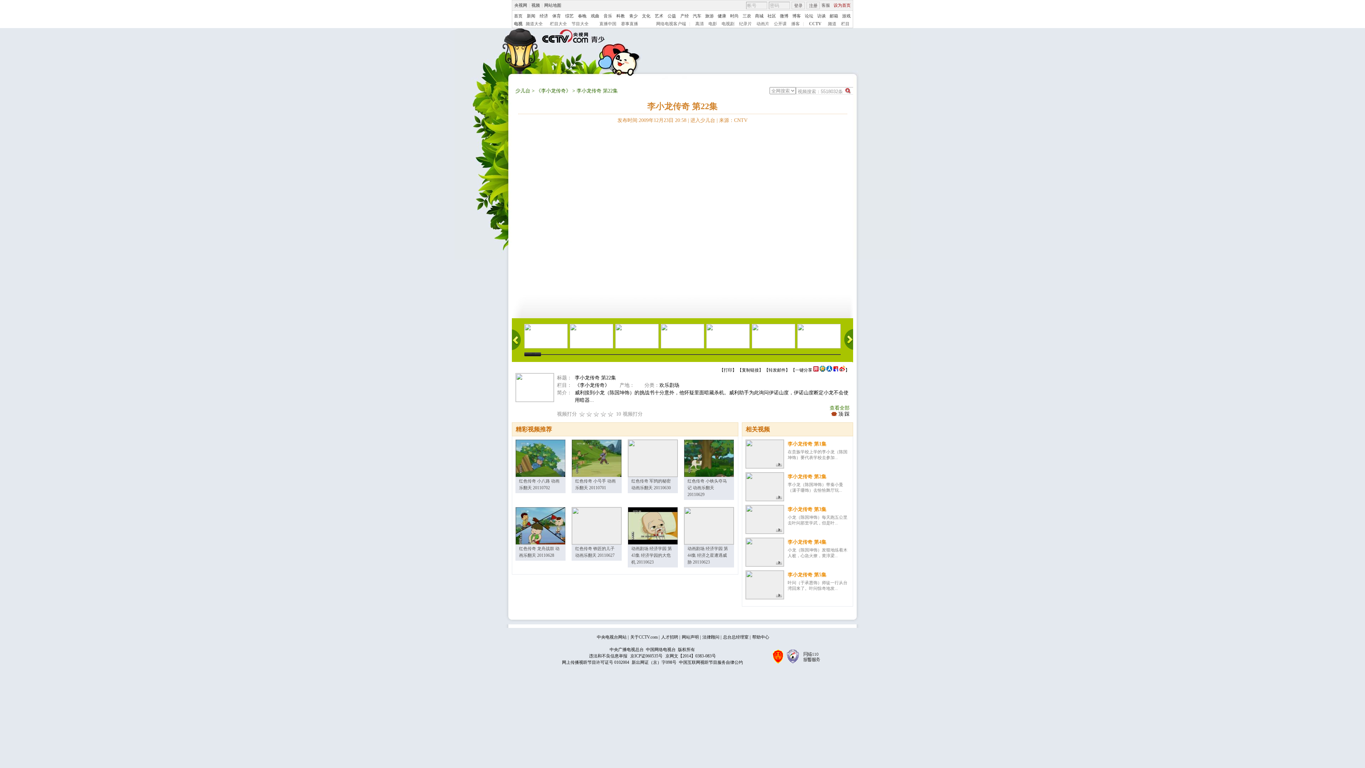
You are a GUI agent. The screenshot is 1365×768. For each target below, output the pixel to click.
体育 (556, 16)
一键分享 (803, 370)
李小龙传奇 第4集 (807, 542)
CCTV (815, 23)
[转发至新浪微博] (842, 370)
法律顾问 (710, 637)
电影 (712, 23)
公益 (672, 16)
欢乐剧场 (669, 385)
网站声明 (690, 637)
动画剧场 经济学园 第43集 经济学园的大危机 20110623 (651, 555)
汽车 (697, 16)
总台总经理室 (736, 637)
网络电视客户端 (671, 23)
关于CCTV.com (644, 637)
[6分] (596, 414)
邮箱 (834, 16)
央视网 (520, 5)
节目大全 (580, 23)
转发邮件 (777, 370)
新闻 (531, 16)
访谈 (821, 16)
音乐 (608, 16)
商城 (759, 16)
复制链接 (750, 370)
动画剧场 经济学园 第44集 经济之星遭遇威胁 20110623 (707, 555)
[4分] (589, 414)
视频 (535, 5)
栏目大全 (558, 23)
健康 (722, 16)
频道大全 (534, 23)
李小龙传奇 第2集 (807, 476)
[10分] (610, 414)
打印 (728, 370)
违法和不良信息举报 (608, 656)
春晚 (582, 16)
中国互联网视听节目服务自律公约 (711, 662)
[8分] (603, 414)
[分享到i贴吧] (835, 370)
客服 (825, 5)
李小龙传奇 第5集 (807, 574)
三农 (747, 16)
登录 (798, 5)
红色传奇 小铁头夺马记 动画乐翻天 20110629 (707, 488)
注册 (813, 5)
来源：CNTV (733, 120)
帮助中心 (760, 637)
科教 (620, 16)
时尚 (734, 16)
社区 (771, 16)
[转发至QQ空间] (822, 370)
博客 (796, 16)
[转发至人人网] (829, 370)
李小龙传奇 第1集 (807, 444)
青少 (633, 16)
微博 (784, 16)
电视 (518, 23)
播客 (795, 23)
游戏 (846, 16)
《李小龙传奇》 (553, 91)
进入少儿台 (702, 120)
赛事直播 (629, 23)
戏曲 (595, 16)
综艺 (569, 16)
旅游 (709, 16)
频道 (832, 23)
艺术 (659, 16)
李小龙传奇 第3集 (807, 509)
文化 (646, 16)
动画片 (762, 23)
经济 (544, 16)
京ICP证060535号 (646, 656)
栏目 (845, 23)
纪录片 (745, 23)
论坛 (809, 16)
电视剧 (728, 23)
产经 (684, 16)
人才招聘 (669, 637)
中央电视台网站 (612, 637)
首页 (518, 16)
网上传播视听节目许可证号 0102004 (595, 662)
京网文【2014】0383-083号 (690, 656)
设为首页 (842, 5)
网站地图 (552, 5)
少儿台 (522, 91)
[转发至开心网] (816, 370)
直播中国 (607, 23)
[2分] (582, 414)
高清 (699, 23)
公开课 (780, 23)
